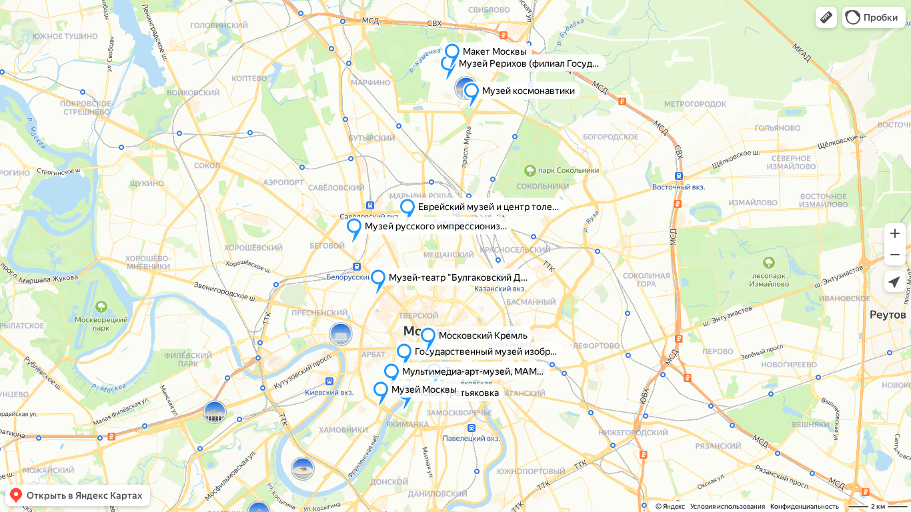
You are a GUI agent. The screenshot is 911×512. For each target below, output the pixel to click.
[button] (826, 17)
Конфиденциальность (804, 506)
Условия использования (727, 506)
